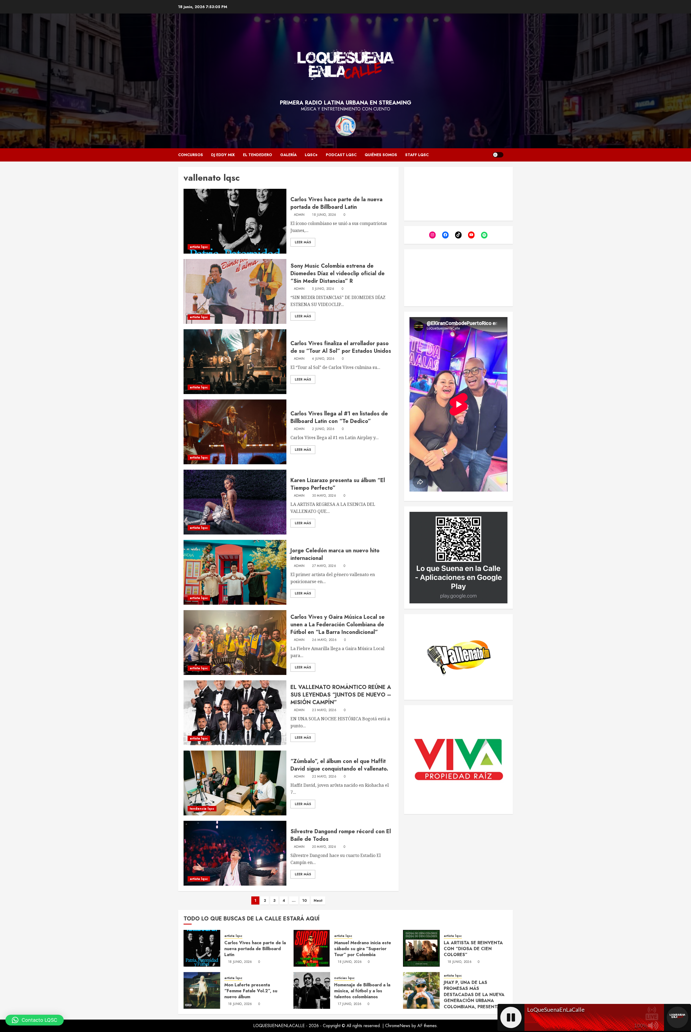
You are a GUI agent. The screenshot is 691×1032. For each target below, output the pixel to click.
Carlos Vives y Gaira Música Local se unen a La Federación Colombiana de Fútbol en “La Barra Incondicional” (337, 624)
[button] (34, 1020)
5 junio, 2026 (323, 289)
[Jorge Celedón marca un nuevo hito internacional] (235, 572)
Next (318, 900)
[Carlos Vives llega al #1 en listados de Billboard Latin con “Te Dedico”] (235, 431)
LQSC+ (311, 154)
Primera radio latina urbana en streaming (345, 103)
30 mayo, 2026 (324, 496)
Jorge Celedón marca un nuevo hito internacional (335, 554)
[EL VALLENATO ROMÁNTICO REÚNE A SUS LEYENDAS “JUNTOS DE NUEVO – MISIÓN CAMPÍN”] (235, 712)
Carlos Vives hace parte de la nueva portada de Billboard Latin (336, 203)
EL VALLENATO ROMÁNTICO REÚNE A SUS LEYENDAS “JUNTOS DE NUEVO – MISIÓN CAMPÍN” (340, 694)
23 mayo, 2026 (324, 710)
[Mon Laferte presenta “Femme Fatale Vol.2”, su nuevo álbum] (202, 990)
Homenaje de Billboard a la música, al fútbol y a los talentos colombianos (362, 991)
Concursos (190, 154)
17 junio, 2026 (349, 1004)
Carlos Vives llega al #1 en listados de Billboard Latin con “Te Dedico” (339, 417)
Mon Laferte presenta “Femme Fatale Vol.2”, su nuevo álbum (250, 991)
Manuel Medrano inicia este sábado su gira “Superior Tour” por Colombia (362, 949)
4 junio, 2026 (323, 359)
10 (304, 900)
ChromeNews (397, 1026)
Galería (288, 154)
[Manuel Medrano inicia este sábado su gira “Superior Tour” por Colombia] (311, 948)
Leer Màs (303, 242)
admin (299, 215)
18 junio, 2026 (324, 215)
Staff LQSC (417, 154)
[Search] (509, 155)
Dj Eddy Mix (223, 154)
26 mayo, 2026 (324, 640)
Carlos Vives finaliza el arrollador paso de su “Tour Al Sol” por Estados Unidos (340, 347)
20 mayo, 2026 (324, 847)
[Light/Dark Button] (498, 154)
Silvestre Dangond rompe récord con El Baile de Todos (340, 835)
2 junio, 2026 (323, 429)
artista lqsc (199, 246)
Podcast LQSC (341, 154)
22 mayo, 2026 (324, 777)
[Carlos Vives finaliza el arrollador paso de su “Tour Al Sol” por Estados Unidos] (235, 361)
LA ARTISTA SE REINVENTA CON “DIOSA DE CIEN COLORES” (473, 949)
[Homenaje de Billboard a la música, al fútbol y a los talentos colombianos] (311, 990)
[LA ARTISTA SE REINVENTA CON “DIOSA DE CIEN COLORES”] (421, 948)
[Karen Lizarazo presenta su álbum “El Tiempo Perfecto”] (235, 502)
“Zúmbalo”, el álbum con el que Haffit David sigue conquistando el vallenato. (339, 765)
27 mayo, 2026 (324, 566)
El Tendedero (257, 154)
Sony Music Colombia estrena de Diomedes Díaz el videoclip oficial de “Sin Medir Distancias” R (337, 273)
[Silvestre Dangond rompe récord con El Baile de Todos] (235, 853)
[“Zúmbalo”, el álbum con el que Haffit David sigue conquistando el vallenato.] (235, 783)
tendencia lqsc (202, 808)
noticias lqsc (344, 978)
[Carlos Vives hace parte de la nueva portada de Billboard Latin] (235, 221)
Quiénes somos (381, 154)
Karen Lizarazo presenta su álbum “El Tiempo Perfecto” (337, 484)
